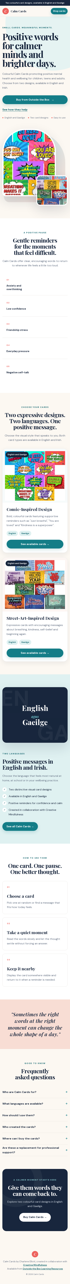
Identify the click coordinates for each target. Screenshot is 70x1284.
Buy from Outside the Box (35, 99)
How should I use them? (18, 1115)
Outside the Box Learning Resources (43, 1268)
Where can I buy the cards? (21, 1138)
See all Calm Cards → (20, 826)
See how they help (15, 109)
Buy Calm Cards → (35, 1217)
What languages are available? (22, 1103)
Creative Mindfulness (35, 1265)
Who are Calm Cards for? (19, 1092)
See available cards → (35, 544)
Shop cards (59, 11)
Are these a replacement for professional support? (30, 1150)
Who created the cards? (19, 1127)
